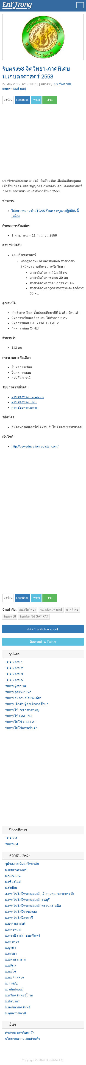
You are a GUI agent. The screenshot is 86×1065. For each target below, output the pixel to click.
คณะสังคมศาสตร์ (51, 609)
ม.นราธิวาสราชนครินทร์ (22, 935)
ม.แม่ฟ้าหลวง (14, 977)
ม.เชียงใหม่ (13, 881)
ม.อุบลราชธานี (15, 1013)
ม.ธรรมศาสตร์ (15, 923)
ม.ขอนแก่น (13, 875)
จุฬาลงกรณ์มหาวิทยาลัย (22, 864)
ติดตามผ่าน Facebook (43, 629)
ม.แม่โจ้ (10, 971)
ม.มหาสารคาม (15, 959)
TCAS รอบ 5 (14, 680)
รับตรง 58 (9, 616)
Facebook (4, 1048)
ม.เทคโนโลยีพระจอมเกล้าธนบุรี (27, 899)
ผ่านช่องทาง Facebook (27, 397)
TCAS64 (11, 838)
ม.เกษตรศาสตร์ (16, 870)
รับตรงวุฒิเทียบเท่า (18, 692)
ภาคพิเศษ (72, 609)
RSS (15, 1048)
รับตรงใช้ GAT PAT (18, 716)
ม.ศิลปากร (12, 1001)
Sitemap (20, 1048)
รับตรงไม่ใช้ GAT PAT (20, 722)
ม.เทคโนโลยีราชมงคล (21, 911)
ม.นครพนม (13, 929)
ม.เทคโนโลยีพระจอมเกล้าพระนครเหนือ (33, 905)
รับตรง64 (11, 844)
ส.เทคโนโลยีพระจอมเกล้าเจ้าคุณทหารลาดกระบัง (39, 893)
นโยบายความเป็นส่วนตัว (22, 1039)
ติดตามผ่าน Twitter (43, 642)
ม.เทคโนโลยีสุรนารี (19, 917)
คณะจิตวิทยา (27, 609)
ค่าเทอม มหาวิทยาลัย (19, 1033)
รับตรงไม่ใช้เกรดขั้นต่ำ (21, 728)
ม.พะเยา (11, 953)
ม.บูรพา (10, 947)
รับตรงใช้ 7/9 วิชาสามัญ (22, 710)
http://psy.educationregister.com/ (34, 446)
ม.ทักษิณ (11, 887)
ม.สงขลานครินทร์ (17, 1007)
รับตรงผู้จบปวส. (16, 686)
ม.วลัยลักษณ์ (14, 989)
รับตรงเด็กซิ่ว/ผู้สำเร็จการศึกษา (26, 704)
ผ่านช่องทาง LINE (24, 402)
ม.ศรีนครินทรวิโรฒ (19, 995)
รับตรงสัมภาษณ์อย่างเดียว (23, 698)
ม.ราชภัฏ (11, 983)
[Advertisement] (40, 143)
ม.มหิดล (10, 965)
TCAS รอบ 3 (14, 674)
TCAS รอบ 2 (14, 668)
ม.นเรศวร (12, 941)
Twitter (9, 1048)
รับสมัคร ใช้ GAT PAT (33, 616)
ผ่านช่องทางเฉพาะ (24, 407)
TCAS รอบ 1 (14, 662)
